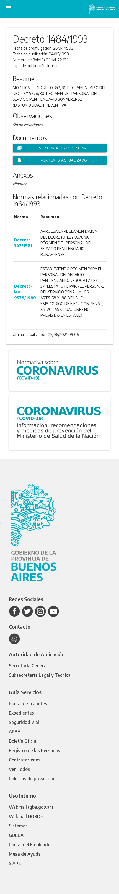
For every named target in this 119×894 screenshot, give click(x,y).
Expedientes (21, 713)
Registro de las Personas (34, 750)
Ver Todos (19, 769)
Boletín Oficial (23, 741)
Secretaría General (28, 665)
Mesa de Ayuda (25, 854)
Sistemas (18, 826)
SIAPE (15, 863)
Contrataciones (24, 760)
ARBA (14, 731)
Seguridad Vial (24, 722)
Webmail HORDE (26, 816)
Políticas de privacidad (32, 778)
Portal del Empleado (29, 844)
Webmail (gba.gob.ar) (31, 807)
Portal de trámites (28, 703)
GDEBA (16, 835)
